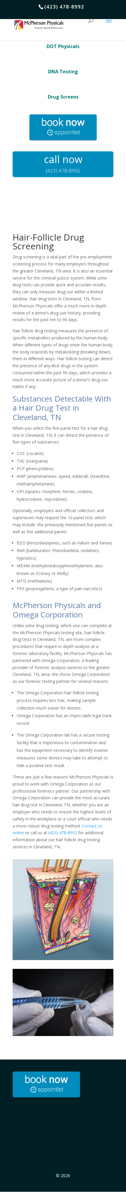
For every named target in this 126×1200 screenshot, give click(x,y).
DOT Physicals (63, 46)
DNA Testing (63, 71)
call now (63, 159)
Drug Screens (63, 97)
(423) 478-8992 (62, 832)
